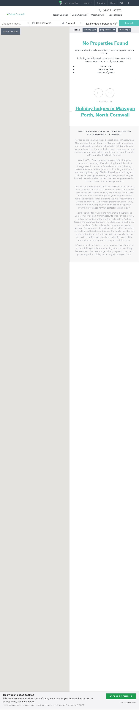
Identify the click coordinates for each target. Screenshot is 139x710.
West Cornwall (98, 15)
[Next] (110, 92)
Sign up (101, 3)
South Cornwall (79, 15)
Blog (112, 3)
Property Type (90, 29)
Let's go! (129, 23)
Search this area (10, 31)
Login (86, 3)
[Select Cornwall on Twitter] (121, 3)
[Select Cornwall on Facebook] (129, 3)
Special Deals (115, 15)
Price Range (125, 29)
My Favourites (69, 2)
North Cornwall (60, 15)
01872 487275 (112, 10)
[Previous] (98, 92)
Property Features (107, 29)
